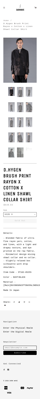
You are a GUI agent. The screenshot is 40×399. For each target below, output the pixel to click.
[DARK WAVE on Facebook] (4, 370)
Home (6, 21)
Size (5, 210)
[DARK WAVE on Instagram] (8, 370)
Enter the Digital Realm (17, 332)
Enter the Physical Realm (18, 328)
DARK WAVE (14, 381)
